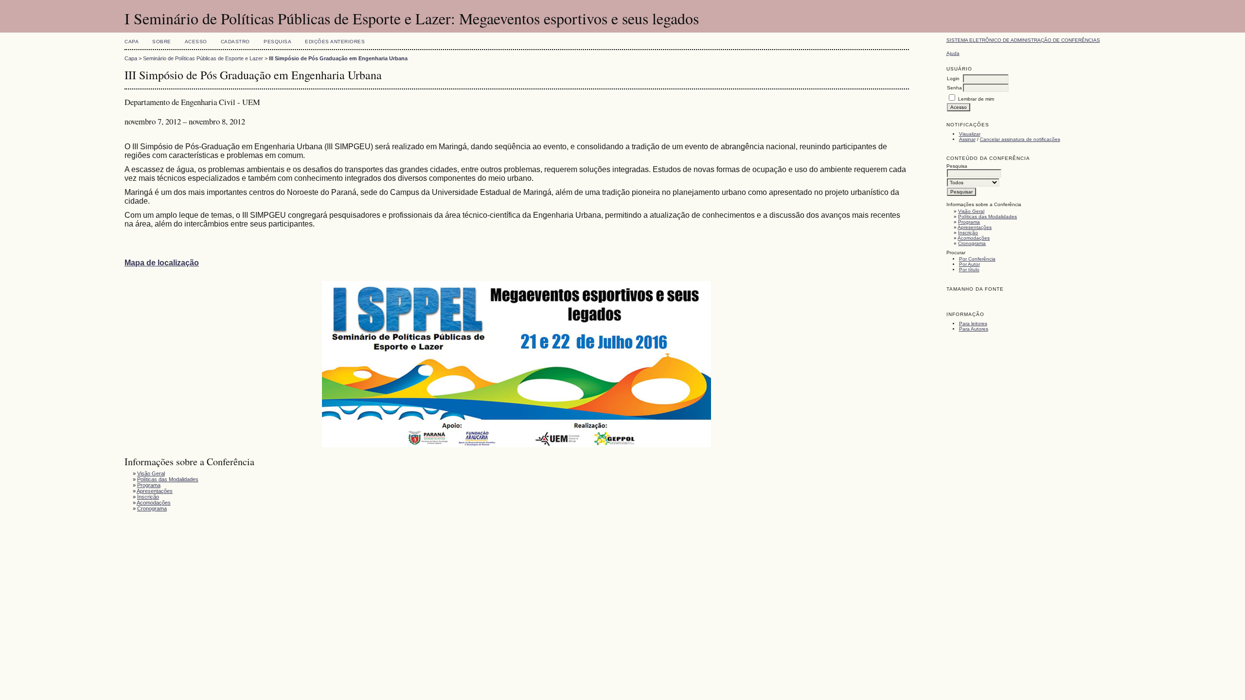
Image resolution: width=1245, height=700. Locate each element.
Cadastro (235, 41)
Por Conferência (977, 259)
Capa (131, 41)
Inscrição (968, 232)
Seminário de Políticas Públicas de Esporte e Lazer (203, 58)
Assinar (967, 139)
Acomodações (974, 238)
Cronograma (972, 243)
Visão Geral (971, 211)
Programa (969, 222)
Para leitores (973, 323)
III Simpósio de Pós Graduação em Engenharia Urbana (338, 58)
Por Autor (969, 264)
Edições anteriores (335, 41)
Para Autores (973, 329)
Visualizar (969, 134)
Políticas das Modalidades (987, 216)
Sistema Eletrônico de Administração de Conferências (1023, 40)
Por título (969, 269)
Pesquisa (277, 41)
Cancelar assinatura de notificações (1020, 139)
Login (953, 78)
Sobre (161, 41)
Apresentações (975, 227)
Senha (954, 87)
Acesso (196, 41)
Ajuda (953, 53)
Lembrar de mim (976, 99)
